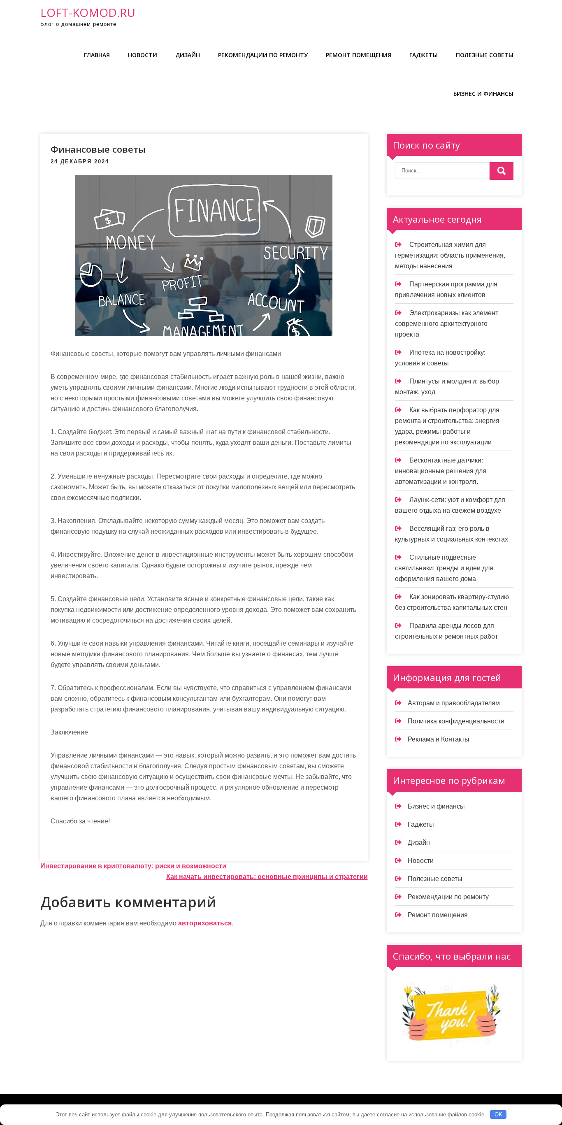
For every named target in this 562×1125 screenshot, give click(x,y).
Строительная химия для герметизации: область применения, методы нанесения (450, 255)
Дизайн (187, 55)
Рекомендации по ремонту (263, 55)
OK (498, 1114)
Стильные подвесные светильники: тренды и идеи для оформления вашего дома (444, 568)
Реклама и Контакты (438, 739)
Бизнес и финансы (483, 94)
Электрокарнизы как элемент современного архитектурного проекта (446, 323)
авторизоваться (205, 923)
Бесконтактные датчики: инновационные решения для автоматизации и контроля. (440, 471)
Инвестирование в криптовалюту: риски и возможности (133, 865)
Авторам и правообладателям (454, 703)
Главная (97, 55)
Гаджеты (423, 55)
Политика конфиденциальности (456, 721)
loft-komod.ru (87, 12)
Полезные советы (484, 55)
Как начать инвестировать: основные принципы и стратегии (267, 876)
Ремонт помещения (358, 55)
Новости (142, 55)
